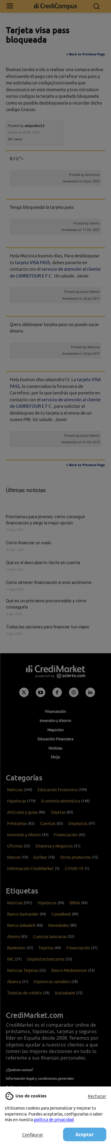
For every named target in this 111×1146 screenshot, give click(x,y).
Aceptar (84, 1134)
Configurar (32, 1134)
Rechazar (97, 1096)
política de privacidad (54, 1119)
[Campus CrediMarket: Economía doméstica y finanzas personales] (55, 6)
